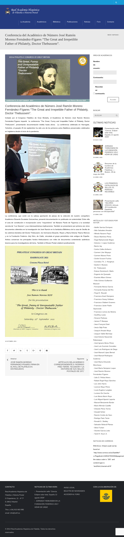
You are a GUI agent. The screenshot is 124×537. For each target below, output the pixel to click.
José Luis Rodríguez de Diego (105, 349)
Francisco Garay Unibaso (104, 299)
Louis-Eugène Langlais (103, 390)
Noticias (87, 22)
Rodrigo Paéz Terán (101, 418)
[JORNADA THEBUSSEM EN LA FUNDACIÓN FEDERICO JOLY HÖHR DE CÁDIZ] (98, 150)
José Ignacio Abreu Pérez (104, 343)
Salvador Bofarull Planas (103, 424)
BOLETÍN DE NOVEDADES (74, 491)
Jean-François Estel (101, 324)
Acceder (113, 100)
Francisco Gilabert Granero (104, 302)
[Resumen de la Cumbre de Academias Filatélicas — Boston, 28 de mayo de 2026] (98, 167)
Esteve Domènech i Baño (104, 271)
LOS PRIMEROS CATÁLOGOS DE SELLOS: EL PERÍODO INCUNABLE (111, 187)
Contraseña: (97, 77)
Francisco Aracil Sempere (104, 296)
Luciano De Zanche (101, 393)
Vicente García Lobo (102, 431)
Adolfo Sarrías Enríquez (103, 227)
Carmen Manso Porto (102, 255)
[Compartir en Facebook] (7, 350)
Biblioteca (56, 22)
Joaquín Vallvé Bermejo (103, 334)
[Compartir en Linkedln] (20, 350)
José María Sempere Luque (105, 368)
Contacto (110, 22)
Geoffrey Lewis (100, 315)
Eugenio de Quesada (102, 274)
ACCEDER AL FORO (72, 494)
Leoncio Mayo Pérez (102, 387)
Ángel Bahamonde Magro (104, 240)
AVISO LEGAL (69, 488)
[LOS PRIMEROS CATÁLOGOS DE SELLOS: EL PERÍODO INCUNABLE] (98, 187)
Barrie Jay (98, 246)
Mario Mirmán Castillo (102, 406)
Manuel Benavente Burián (104, 402)
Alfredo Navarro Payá (102, 233)
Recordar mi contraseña (99, 90)
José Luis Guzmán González (105, 346)
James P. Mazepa (101, 321)
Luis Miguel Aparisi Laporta (104, 399)
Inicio (109, 35)
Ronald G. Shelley (101, 421)
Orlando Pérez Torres (102, 409)
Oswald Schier (99, 412)
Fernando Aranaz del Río (103, 290)
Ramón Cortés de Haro (103, 415)
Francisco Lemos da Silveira (105, 312)
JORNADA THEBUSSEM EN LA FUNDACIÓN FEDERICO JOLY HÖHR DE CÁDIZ (111, 150)
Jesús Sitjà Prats (100, 327)
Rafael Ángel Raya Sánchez (105, 381)
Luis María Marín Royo (103, 396)
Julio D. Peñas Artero (102, 377)
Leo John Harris (100, 384)
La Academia (25, 22)
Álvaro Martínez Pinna (102, 237)
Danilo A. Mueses (101, 265)
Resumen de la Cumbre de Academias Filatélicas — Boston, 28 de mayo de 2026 (104, 169)
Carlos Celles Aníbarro (102, 249)
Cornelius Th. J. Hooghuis (104, 262)
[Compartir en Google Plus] (33, 350)
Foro (99, 22)
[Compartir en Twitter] (14, 350)
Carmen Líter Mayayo (102, 252)
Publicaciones (72, 22)
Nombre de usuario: (96, 64)
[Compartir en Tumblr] (27, 350)
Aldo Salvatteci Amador (103, 230)
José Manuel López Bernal (104, 352)
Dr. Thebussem (100, 268)
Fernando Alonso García (103, 287)
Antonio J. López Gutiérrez (104, 243)
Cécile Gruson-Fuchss (102, 258)
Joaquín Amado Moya (102, 331)
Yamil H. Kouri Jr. (100, 434)
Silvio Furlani (99, 427)
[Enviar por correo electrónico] (46, 350)
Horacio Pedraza (100, 318)
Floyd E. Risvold (100, 293)
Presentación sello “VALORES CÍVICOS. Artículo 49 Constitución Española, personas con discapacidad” (106, 206)
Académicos (41, 22)
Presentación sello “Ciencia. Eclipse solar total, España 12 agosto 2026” (112, 132)
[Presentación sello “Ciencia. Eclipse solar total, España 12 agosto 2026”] (98, 132)
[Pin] (40, 350)
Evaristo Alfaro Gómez (102, 277)
